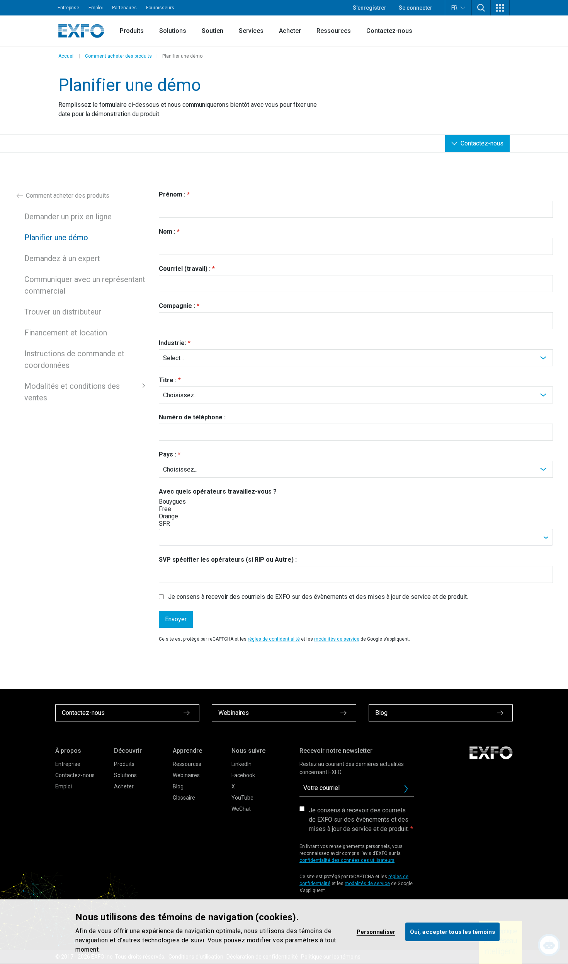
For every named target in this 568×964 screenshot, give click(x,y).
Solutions (172, 30)
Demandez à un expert (62, 258)
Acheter (290, 30)
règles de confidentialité (274, 639)
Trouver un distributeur (62, 311)
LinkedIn (241, 764)
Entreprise (68, 7)
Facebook (243, 775)
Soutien (212, 30)
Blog (178, 786)
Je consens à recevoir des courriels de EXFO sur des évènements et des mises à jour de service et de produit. (318, 596)
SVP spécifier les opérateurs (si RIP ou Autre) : (228, 559)
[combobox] (356, 537)
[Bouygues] (186, 501)
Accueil (66, 56)
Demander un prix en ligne (68, 216)
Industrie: (172, 343)
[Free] (186, 509)
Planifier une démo (56, 237)
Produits (132, 30)
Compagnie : (177, 305)
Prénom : (172, 194)
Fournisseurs (160, 7)
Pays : (167, 454)
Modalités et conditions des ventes (72, 391)
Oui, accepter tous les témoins (452, 931)
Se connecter (415, 8)
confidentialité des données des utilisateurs (347, 860)
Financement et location (65, 332)
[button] (481, 7)
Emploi (95, 7)
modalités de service (336, 639)
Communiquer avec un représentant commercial (84, 285)
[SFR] (186, 523)
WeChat (241, 809)
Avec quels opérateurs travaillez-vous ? (218, 491)
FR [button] (454, 8)
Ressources (333, 30)
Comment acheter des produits (118, 56)
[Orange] (186, 516)
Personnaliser (376, 931)
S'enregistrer (369, 8)
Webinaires (186, 775)
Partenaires (124, 7)
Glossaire (184, 798)
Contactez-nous (389, 30)
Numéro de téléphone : (192, 417)
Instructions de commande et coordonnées (74, 359)
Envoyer (176, 619)
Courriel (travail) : (185, 268)
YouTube (242, 798)
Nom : (167, 231)
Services (251, 30)
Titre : (168, 380)
